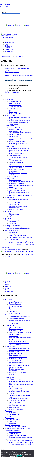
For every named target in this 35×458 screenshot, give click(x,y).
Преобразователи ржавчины (18, 173)
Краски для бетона (15, 127)
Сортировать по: (6, 65)
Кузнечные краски (15, 155)
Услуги (7, 44)
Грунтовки (12, 213)
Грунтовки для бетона (16, 131)
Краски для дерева (15, 202)
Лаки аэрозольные (15, 105)
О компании (9, 49)
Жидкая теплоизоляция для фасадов (20, 195)
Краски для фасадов (15, 188)
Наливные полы (10, 115)
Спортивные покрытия (16, 119)
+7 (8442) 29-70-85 (9, 22)
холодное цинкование (16, 162)
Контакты (8, 48)
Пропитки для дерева (16, 209)
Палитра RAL (9, 51)
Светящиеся (13, 112)
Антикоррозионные (15, 101)
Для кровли (8, 211)
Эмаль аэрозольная (15, 113)
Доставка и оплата (11, 42)
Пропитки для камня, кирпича (19, 192)
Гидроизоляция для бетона (17, 141)
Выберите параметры (12, 72)
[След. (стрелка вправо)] (3, 449)
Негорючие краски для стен (18, 227)
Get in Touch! (5, 247)
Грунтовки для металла (16, 159)
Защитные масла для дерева (18, 206)
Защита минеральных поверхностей (20, 241)
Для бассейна (9, 218)
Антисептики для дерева (17, 201)
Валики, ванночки (15, 232)
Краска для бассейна (15, 145)
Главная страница (7, 56)
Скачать (25, 249)
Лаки (10, 164)
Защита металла (10, 146)
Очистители (13, 171)
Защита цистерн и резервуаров (19, 150)
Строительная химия (11, 239)
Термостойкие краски (16, 106)
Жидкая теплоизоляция (12, 220)
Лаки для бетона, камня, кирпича (20, 133)
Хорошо (19, 456)
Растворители (13, 176)
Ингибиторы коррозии (16, 169)
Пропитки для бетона (16, 129)
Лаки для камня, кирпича (17, 190)
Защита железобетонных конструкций (17, 228)
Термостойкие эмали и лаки (18, 157)
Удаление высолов (15, 180)
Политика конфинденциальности (12, 249)
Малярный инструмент (12, 230)
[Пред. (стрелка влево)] (1, 449)
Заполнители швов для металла (19, 148)
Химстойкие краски (15, 160)
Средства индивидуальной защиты (20, 237)
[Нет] (23, 456)
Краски (11, 216)
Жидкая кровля (14, 215)
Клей (10, 110)
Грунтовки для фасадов (16, 183)
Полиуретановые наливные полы (20, 120)
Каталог (7, 41)
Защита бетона (9, 126)
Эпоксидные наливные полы (18, 122)
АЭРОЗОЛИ (9, 99)
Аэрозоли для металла (16, 167)
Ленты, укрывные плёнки (17, 235)
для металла (12, 222)
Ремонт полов (13, 124)
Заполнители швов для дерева (18, 199)
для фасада (12, 223)
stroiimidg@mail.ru (9, 19)
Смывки (11, 174)
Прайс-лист (8, 46)
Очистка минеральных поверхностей (21, 242)
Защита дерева (9, 197)
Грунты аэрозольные (15, 103)
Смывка (11, 194)
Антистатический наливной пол (19, 117)
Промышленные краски (16, 152)
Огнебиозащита (14, 208)
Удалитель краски (14, 108)
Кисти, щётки (13, 234)
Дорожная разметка (15, 134)
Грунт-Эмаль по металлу (17, 153)
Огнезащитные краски (12, 225)
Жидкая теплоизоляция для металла (20, 166)
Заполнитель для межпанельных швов (21, 181)
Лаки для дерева (14, 204)
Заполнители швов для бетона (19, 143)
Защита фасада (19, 56)
